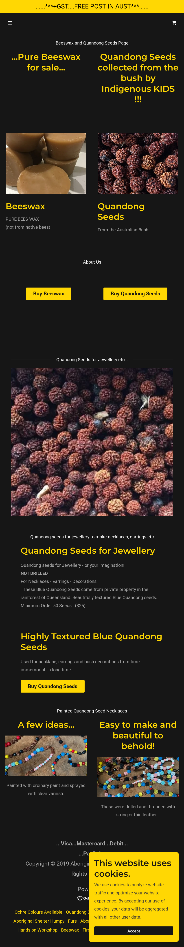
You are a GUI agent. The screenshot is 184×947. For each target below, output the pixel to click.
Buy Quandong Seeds (135, 294)
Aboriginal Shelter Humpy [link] (38, 921)
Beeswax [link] (70, 930)
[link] (174, 22)
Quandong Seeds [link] (83, 912)
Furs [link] (72, 921)
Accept (133, 931)
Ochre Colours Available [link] (38, 912)
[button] (25, 22)
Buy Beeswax (48, 294)
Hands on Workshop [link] (37, 930)
